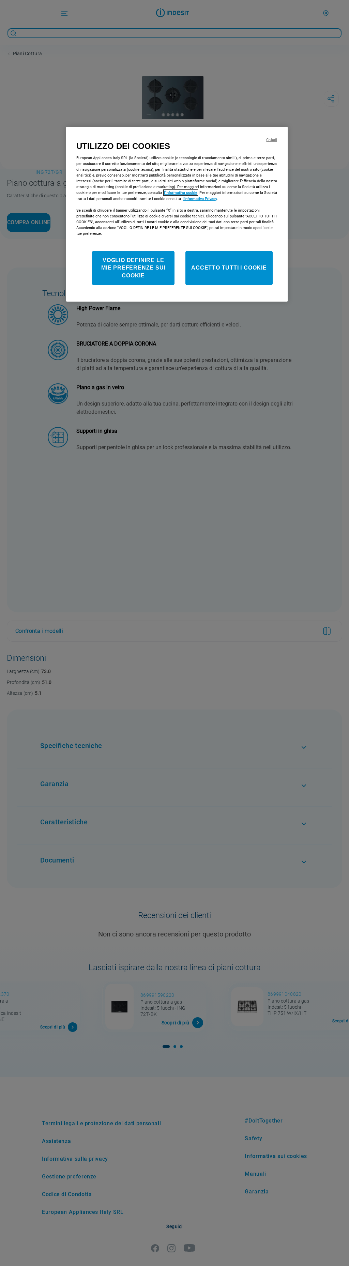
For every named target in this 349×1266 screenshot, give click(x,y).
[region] (177, 214)
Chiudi (271, 140)
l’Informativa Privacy (200, 198)
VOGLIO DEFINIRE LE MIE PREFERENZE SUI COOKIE (133, 267)
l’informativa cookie (180, 192)
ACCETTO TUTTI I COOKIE (229, 268)
